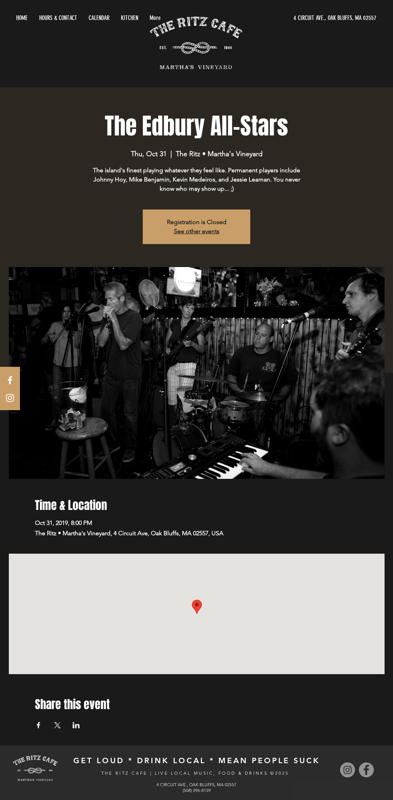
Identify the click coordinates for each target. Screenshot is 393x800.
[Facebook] (366, 769)
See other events (197, 231)
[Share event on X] (57, 725)
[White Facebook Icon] (10, 380)
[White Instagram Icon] (10, 398)
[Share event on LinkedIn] (76, 725)
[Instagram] (347, 769)
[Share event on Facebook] (38, 725)
